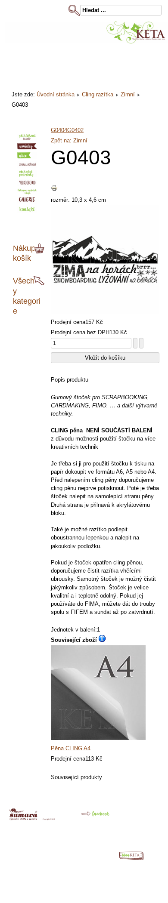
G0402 (75, 130)
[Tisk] (54, 189)
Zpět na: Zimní (69, 140)
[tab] (40, 248)
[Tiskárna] (32, 818)
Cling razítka (97, 94)
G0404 (59, 130)
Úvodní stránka (56, 94)
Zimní (128, 94)
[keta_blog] (135, 858)
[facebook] (89, 817)
